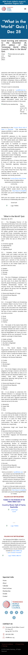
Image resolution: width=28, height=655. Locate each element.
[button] (25, 9)
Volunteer (18, 552)
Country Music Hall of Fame (18, 178)
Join (9, 552)
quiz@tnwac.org (20, 90)
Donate (13, 552)
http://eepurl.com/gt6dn (19, 191)
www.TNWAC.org (17, 551)
